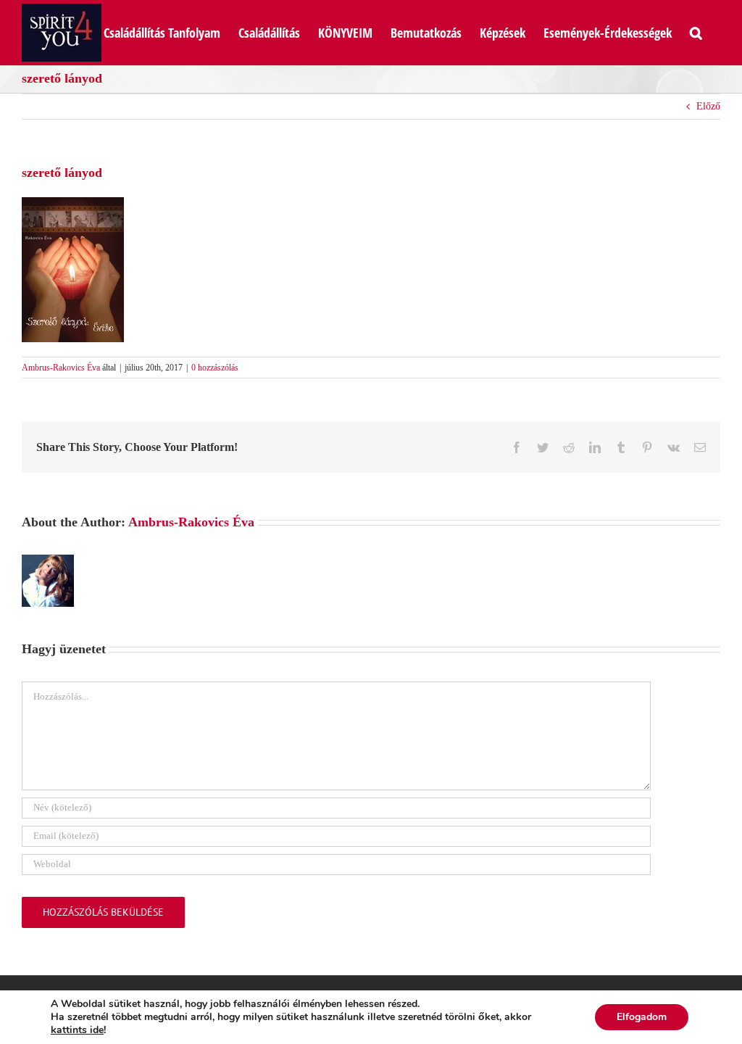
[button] (696, 31)
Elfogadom (642, 1017)
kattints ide (77, 1030)
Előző (708, 106)
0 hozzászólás (214, 367)
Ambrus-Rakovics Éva (61, 367)
